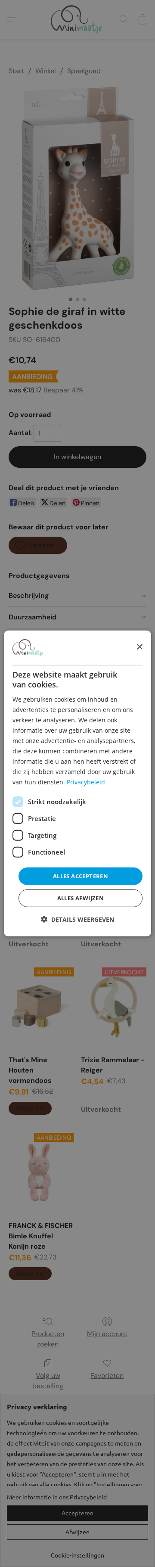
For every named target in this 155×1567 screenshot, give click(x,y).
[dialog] (77, 783)
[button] (77, 920)
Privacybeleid (86, 782)
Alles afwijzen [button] (80, 898)
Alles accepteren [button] (80, 876)
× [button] (139, 647)
